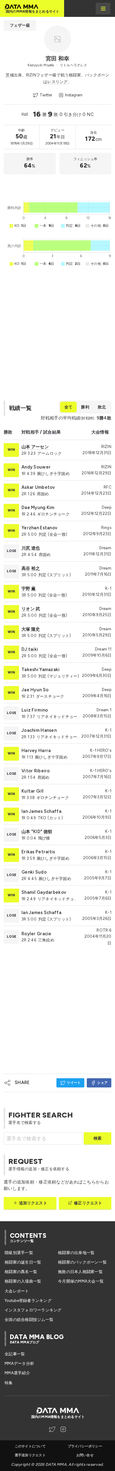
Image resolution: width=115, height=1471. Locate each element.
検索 (98, 1138)
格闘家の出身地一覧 (76, 1252)
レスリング (57, 81)
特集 (9, 1382)
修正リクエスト (88, 1203)
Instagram (73, 95)
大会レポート (17, 1291)
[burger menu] (103, 8)
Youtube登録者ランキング (28, 1300)
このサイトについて (30, 1446)
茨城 (10, 75)
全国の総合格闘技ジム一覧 (29, 1319)
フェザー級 (20, 25)
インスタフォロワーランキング (33, 1310)
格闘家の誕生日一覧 (23, 1262)
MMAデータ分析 (19, 1363)
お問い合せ (85, 1455)
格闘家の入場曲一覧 (23, 1281)
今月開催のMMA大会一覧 (81, 1281)
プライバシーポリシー (85, 1446)
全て (68, 407)
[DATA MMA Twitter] (52, 1429)
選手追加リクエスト (30, 1455)
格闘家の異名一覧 (21, 1271)
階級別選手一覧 (19, 1252)
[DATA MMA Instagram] (63, 1429)
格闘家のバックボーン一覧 (82, 1262)
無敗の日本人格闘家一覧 (80, 1271)
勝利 (85, 407)
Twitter (46, 95)
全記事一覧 (15, 1354)
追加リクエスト (33, 1203)
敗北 (102, 407)
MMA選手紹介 (17, 1373)
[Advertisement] (57, 185)
